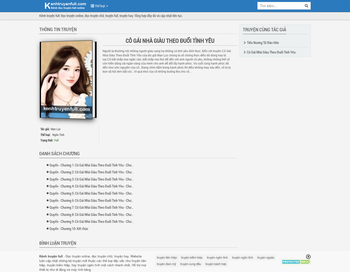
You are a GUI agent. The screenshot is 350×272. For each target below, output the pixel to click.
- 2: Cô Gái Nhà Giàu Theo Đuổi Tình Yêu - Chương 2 (94, 172)
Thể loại (100, 6)
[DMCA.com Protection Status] (296, 261)
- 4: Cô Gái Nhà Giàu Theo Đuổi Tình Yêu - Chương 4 (94, 186)
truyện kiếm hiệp (58, 265)
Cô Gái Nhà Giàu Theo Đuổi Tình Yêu (271, 52)
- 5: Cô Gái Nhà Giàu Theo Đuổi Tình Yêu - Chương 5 (94, 193)
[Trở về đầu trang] (308, 256)
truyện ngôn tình (89, 265)
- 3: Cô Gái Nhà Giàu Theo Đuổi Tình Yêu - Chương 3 (94, 179)
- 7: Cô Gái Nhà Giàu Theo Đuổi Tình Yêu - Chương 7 (94, 207)
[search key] (280, 6)
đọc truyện (99, 256)
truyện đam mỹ (166, 264)
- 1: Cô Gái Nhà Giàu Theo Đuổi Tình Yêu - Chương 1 (94, 165)
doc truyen (62, 5)
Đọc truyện (73, 256)
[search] (306, 6)
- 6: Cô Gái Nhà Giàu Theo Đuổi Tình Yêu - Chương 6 (94, 200)
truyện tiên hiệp (167, 257)
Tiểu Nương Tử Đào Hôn (263, 42)
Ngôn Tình (58, 135)
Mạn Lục (56, 129)
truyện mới (80, 260)
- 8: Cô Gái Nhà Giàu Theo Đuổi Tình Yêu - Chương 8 (94, 214)
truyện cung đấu (190, 264)
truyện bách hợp (215, 264)
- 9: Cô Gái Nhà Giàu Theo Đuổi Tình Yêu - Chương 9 (94, 221)
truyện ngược (265, 257)
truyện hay (121, 256)
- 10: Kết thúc (69, 228)
